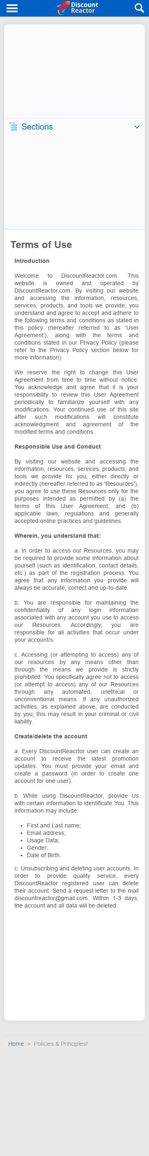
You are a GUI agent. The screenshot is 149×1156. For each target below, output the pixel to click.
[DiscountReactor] (77, 8)
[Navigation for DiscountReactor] (12, 8)
